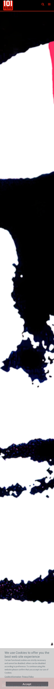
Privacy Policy (28, 676)
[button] (49, 4)
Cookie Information (13, 676)
